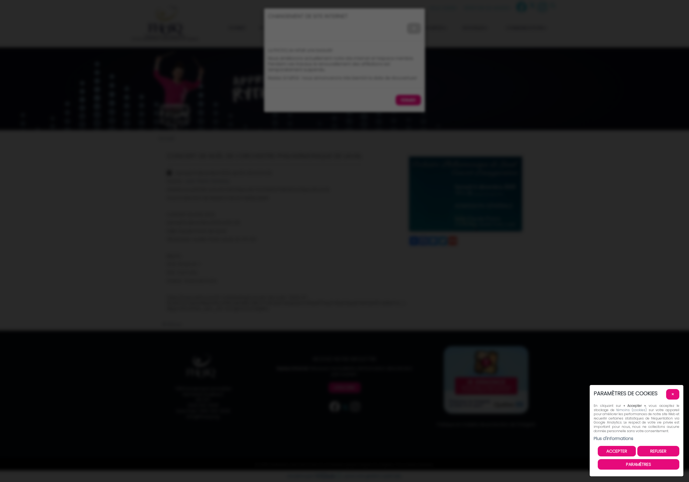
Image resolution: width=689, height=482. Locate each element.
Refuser (658, 451)
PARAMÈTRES (638, 464)
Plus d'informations (613, 438)
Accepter (616, 451)
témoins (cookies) (631, 410)
